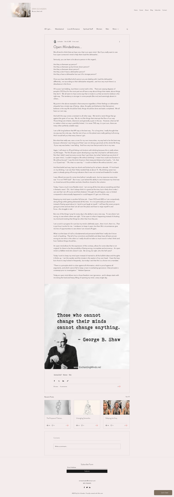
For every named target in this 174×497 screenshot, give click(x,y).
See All (128, 396)
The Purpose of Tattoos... (55, 418)
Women (99, 29)
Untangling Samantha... (83, 418)
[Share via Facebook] (54, 381)
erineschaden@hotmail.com (87, 481)
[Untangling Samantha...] (87, 407)
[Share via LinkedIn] (63, 381)
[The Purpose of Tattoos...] (57, 407)
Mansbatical (59, 29)
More (115, 29)
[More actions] (119, 41)
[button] (127, 29)
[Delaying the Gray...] (116, 407)
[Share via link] (68, 381)
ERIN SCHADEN (39, 8)
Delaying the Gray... (111, 418)
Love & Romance (73, 29)
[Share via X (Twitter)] (59, 381)
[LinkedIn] (90, 487)
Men (107, 29)
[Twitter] (87, 487)
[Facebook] (84, 487)
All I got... (47, 29)
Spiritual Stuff (88, 29)
